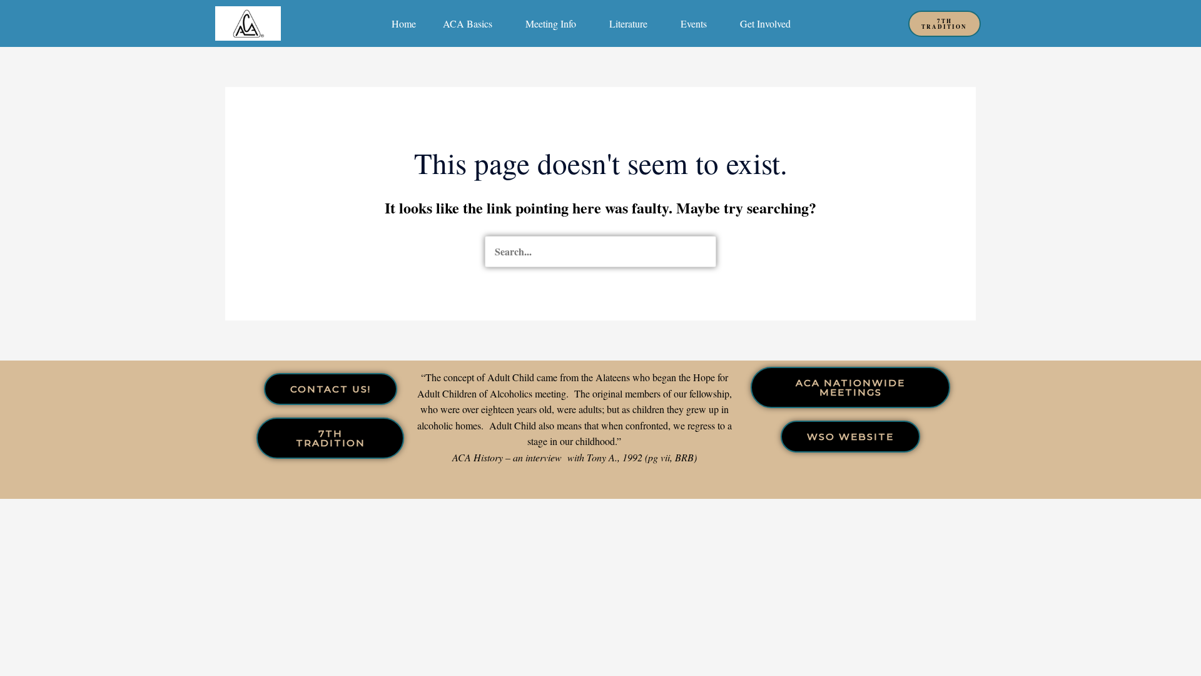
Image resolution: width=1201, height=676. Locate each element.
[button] (471, 24)
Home (404, 23)
